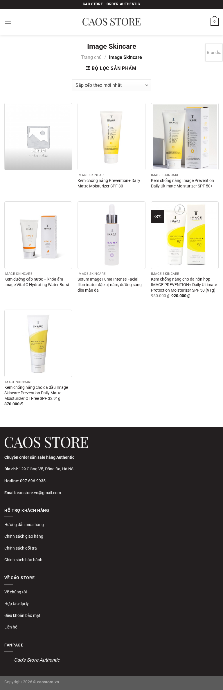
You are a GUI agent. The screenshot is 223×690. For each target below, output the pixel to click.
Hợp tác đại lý (16, 603)
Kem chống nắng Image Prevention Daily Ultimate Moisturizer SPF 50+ (182, 183)
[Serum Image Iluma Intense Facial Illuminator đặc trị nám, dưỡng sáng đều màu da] (111, 235)
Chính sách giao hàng (23, 536)
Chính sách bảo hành (23, 559)
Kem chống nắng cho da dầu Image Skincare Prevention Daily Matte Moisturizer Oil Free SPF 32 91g (36, 393)
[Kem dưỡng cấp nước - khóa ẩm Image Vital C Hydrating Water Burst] (38, 235)
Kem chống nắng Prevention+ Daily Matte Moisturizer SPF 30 (109, 183)
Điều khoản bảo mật (22, 615)
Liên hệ (10, 627)
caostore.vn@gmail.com (39, 492)
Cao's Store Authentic (37, 660)
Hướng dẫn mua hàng (24, 524)
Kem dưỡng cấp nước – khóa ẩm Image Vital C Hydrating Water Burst (36, 282)
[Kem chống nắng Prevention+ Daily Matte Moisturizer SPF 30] (111, 136)
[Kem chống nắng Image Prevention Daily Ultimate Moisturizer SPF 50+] (185, 136)
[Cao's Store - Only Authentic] (111, 22)
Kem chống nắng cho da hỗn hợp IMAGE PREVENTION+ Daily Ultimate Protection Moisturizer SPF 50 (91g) (184, 284)
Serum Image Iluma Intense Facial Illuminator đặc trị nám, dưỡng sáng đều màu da (110, 284)
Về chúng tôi (15, 592)
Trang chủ (91, 57)
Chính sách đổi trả (20, 548)
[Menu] (7, 22)
